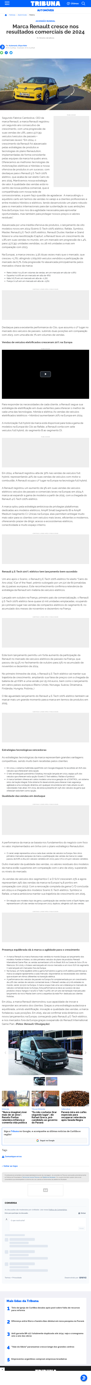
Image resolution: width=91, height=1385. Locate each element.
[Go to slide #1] (39, 1081)
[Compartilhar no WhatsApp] (1, 52)
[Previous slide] (5, 1052)
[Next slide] (85, 1052)
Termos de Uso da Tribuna (30, 1177)
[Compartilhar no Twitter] (11, 52)
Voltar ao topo (11, 1166)
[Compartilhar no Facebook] (6, 52)
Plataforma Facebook (49, 1177)
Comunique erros (13, 1156)
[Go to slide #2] (51, 1081)
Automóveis (45, 10)
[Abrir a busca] (83, 3)
